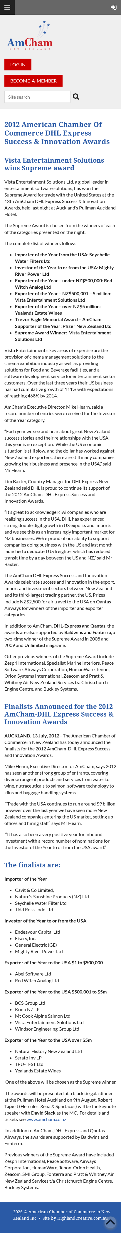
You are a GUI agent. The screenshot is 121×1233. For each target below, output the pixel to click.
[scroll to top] (110, 1222)
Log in (18, 64)
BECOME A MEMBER (33, 80)
